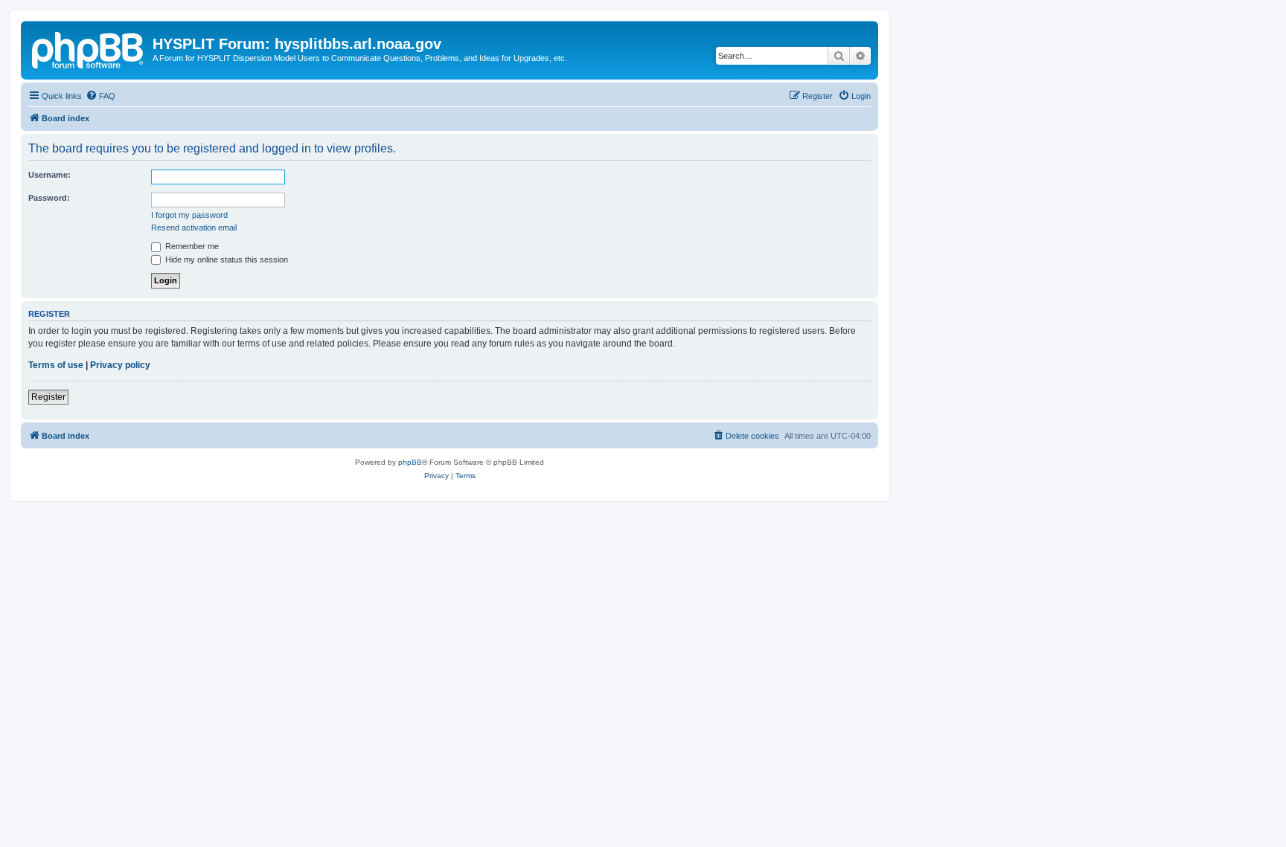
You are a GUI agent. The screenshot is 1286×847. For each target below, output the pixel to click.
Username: (49, 174)
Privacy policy (120, 365)
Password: (49, 197)
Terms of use (55, 365)
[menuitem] (100, 96)
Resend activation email (194, 227)
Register (48, 397)
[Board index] (89, 48)
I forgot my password (189, 214)
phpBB (410, 462)
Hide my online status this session (225, 259)
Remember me (191, 246)
